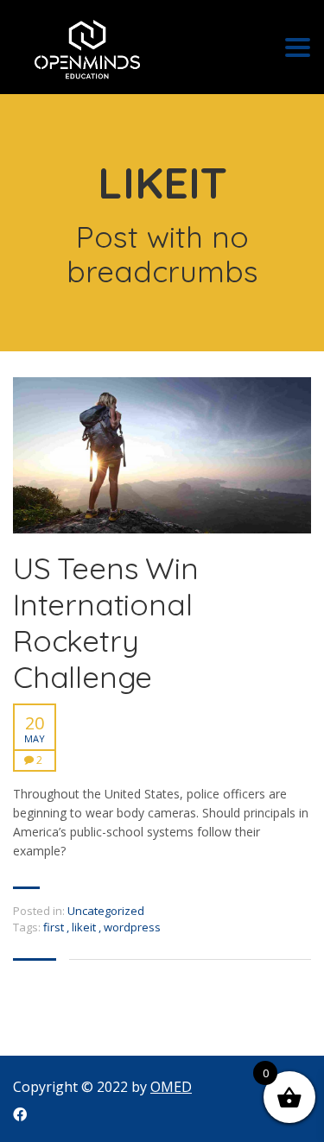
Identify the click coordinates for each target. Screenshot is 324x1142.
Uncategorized (105, 910)
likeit (85, 927)
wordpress (132, 927)
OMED (171, 1086)
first (55, 927)
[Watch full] (162, 455)
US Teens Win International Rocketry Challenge (106, 622)
